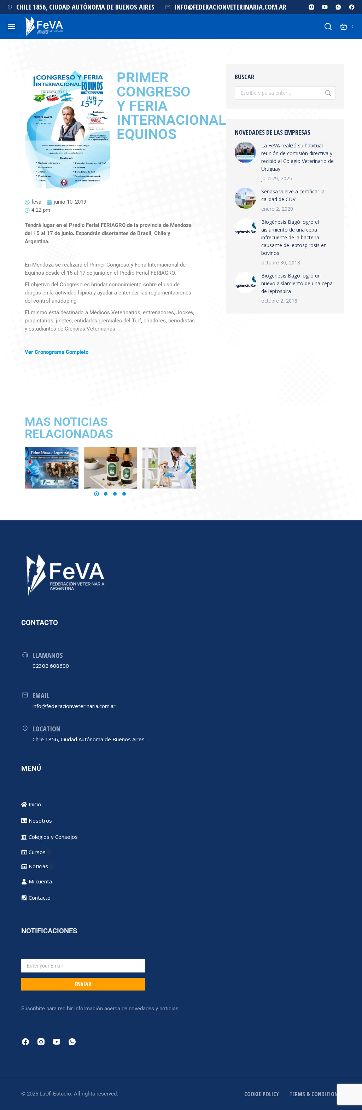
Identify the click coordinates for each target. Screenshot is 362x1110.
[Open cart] (343, 26)
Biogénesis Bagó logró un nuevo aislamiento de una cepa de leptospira (297, 283)
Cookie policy (261, 1094)
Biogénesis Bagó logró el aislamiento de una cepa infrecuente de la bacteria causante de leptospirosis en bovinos (294, 237)
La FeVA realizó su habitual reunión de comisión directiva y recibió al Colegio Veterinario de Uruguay (297, 157)
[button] (11, 27)
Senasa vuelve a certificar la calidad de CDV (293, 195)
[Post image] (51, 467)
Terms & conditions (315, 1094)
